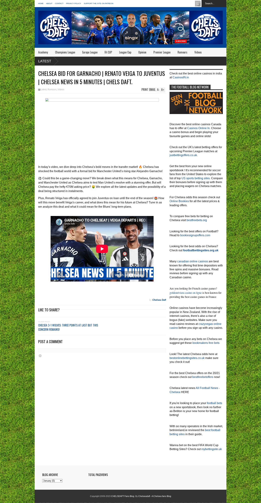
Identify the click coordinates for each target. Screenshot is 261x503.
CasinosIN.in (181, 77)
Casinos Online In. (198, 128)
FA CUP (108, 52)
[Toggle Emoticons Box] (40, 356)
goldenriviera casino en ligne (186, 292)
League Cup (125, 52)
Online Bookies (179, 201)
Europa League (89, 52)
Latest (44, 61)
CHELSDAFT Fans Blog (122, 496)
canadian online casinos (192, 261)
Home (41, 3)
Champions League (65, 52)
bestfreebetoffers (202, 376)
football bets (214, 403)
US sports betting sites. (195, 178)
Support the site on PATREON (98, 3)
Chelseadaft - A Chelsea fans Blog (154, 496)
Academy (43, 52)
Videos (198, 52)
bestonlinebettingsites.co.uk (187, 357)
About (49, 3)
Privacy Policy (73, 3)
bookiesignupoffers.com (195, 235)
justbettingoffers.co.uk (183, 155)
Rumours (182, 52)
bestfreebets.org (197, 220)
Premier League (161, 52)
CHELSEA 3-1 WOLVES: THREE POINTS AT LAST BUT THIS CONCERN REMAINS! (68, 327)
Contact (59, 3)
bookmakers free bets (205, 342)
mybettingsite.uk (211, 449)
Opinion (142, 52)
